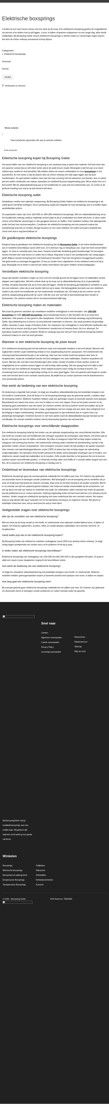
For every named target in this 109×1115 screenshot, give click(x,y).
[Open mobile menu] (3, 5)
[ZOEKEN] (104, 150)
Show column (11, 128)
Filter (8, 77)
